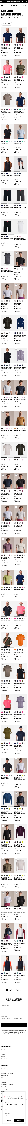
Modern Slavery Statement (7, 1084)
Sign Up (14, 1025)
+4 (11, 45)
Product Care (4, 1061)
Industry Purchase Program (7, 1073)
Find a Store (4, 1049)
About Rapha (4, 1068)
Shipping (3, 1054)
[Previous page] (3, 990)
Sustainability (4, 1082)
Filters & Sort (8, 23)
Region (7, 1102)
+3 (24, 743)
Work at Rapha (4, 1071)
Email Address (5, 1005)
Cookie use (20, 1034)
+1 (24, 109)
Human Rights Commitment (7, 1089)
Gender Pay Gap (4, 1086)
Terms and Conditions (8, 1032)
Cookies (3, 1091)
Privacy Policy (7, 1034)
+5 (24, 681)
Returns (3, 1056)
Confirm (19, 1120)
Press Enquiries (4, 1075)
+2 (24, 268)
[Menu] (2, 5)
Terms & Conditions (5, 1080)
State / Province (8, 1107)
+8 (11, 490)
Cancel (9, 1120)
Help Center (4, 1052)
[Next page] (25, 990)
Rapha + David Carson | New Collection (16, 1)
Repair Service (4, 1058)
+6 (24, 775)
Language (7, 1113)
